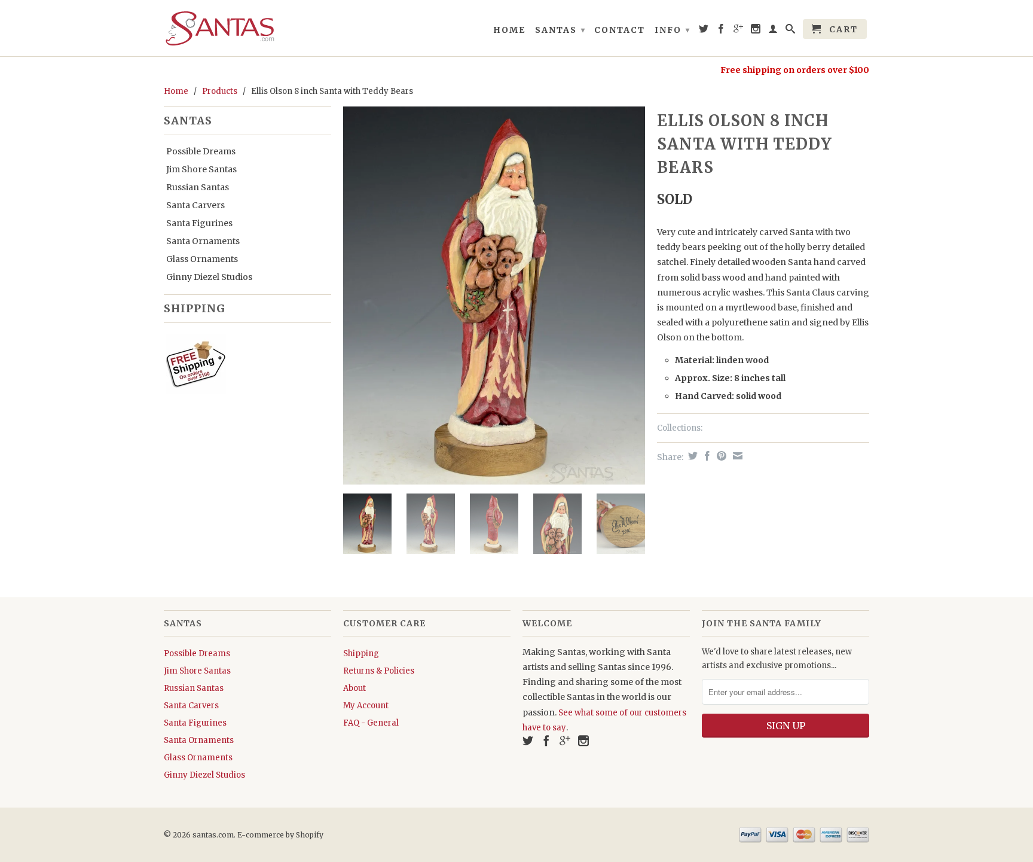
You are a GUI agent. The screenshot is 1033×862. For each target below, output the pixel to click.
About (354, 688)
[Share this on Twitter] (691, 456)
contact (619, 30)
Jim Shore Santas (201, 169)
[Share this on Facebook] (705, 456)
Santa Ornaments (203, 241)
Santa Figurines (199, 223)
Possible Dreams (201, 151)
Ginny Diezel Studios (209, 277)
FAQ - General (371, 723)
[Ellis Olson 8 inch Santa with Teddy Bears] (494, 295)
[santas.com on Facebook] (721, 31)
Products (219, 91)
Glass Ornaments (202, 259)
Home (509, 30)
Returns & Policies (378, 671)
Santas (560, 30)
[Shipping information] (242, 366)
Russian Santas (197, 187)
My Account (366, 705)
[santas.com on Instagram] (756, 31)
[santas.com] (247, 28)
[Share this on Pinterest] (720, 456)
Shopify (309, 834)
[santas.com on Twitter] (704, 31)
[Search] (791, 31)
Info (672, 30)
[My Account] (773, 31)
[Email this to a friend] (736, 456)
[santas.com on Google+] (739, 31)
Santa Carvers (195, 205)
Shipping (361, 653)
